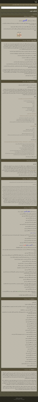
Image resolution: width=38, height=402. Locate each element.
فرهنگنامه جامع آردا (33, 170)
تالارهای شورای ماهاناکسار (33, 4)
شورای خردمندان (22, 4)
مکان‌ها (18, 4)
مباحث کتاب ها (27, 4)
